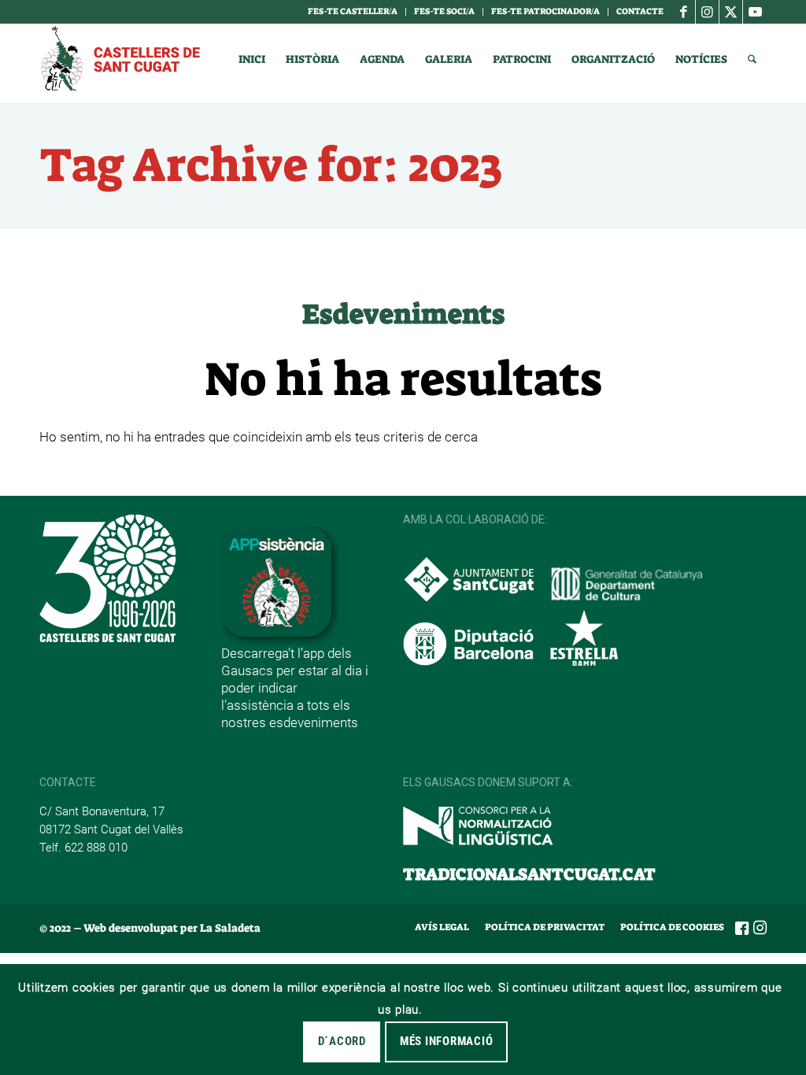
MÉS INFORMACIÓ (447, 1041)
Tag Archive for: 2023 (270, 165)
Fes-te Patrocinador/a (545, 11)
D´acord (342, 1041)
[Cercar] (752, 63)
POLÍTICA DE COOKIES (671, 927)
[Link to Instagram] (707, 12)
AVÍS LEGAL (442, 927)
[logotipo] (132, 63)
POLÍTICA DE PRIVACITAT (544, 927)
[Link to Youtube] (755, 12)
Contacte (640, 11)
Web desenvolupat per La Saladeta (172, 928)
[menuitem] (353, 12)
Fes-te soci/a (444, 11)
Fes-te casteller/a (352, 11)
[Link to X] (730, 12)
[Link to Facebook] (683, 12)
